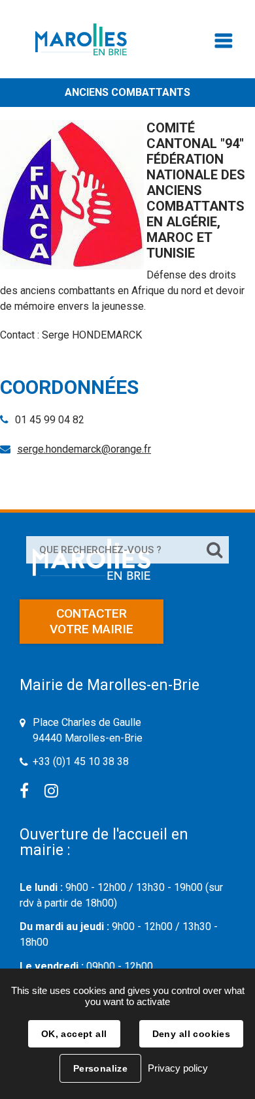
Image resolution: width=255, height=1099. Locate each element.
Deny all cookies (191, 1034)
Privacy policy (178, 1068)
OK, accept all (74, 1034)
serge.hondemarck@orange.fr (84, 449)
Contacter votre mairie (91, 621)
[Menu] (223, 44)
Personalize (100, 1068)
